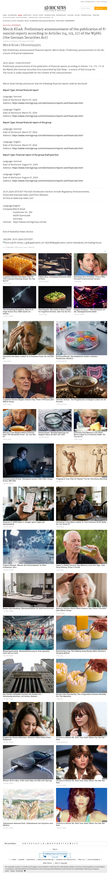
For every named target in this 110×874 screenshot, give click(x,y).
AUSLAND (70, 15)
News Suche (99, 8)
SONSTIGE (96, 15)
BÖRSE (20, 15)
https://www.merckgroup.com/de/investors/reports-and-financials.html (47, 103)
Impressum (31, 859)
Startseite (20, 21)
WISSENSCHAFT (61, 15)
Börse (26, 21)
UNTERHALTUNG (49, 15)
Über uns (81, 859)
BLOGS (82, 1)
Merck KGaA (7, 25)
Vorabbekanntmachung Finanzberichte (42, 21)
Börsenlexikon (10, 843)
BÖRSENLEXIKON (90, 1)
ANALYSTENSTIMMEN (21, 17)
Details (12, 871)
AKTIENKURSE (12, 15)
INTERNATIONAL (86, 15)
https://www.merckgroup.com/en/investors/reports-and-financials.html (47, 115)
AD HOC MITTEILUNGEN (9, 17)
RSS (98, 1)
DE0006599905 (16, 25)
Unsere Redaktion (93, 859)
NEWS (5, 15)
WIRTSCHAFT (27, 15)
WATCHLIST (104, 1)
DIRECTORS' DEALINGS (44, 17)
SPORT (41, 15)
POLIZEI (77, 15)
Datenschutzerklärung (45, 859)
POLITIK (35, 15)
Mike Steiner (47, 863)
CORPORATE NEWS (33, 17)
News (14, 859)
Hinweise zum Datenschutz (66, 859)
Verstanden (19, 871)
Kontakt (21, 859)
